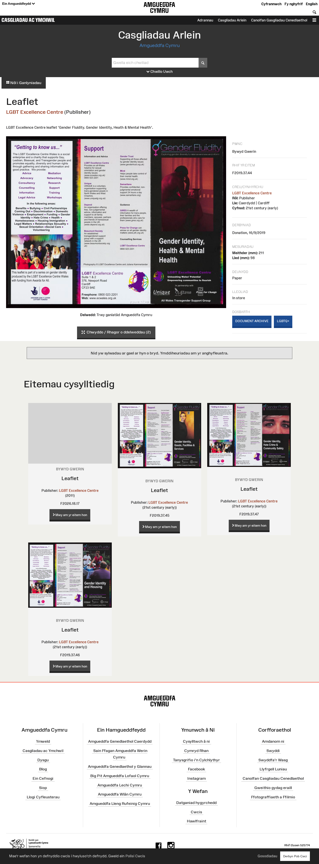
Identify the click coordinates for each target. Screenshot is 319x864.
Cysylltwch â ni (196, 741)
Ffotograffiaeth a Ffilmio (273, 797)
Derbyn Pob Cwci (295, 856)
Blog (43, 769)
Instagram (196, 778)
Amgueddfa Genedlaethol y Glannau (119, 766)
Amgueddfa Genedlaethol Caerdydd (119, 741)
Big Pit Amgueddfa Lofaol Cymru (119, 775)
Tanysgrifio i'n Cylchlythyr (196, 760)
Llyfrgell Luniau (273, 769)
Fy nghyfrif (293, 4)
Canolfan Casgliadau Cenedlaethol (273, 778)
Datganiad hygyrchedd (196, 803)
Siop (43, 788)
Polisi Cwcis (135, 856)
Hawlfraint (196, 821)
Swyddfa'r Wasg (273, 760)
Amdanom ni (273, 741)
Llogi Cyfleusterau (43, 797)
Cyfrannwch (271, 4)
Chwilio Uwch (161, 71)
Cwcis (196, 812)
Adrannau (205, 20)
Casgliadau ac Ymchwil (28, 20)
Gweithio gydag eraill (273, 788)
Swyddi (273, 751)
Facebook (196, 769)
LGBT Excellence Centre (34, 112)
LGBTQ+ (283, 321)
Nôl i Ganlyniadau (25, 83)
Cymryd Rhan (196, 751)
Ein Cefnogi (43, 778)
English (311, 4)
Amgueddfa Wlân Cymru (119, 794)
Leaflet (70, 478)
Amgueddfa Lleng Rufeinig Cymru (120, 803)
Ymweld (43, 741)
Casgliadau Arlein (232, 20)
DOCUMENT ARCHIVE (251, 321)
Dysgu (43, 760)
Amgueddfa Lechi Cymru (119, 785)
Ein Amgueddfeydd (17, 3)
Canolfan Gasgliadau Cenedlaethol (279, 20)
